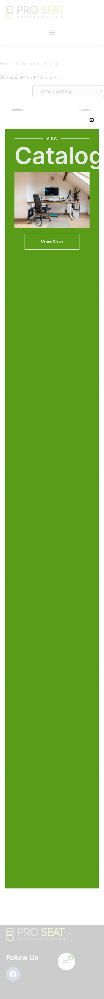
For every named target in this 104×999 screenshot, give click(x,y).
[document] (52, 499)
